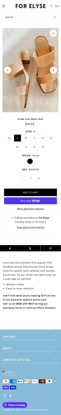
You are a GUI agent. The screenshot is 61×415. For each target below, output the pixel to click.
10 (34, 147)
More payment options (30, 208)
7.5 (42, 138)
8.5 (17, 147)
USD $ (9, 372)
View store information (30, 227)
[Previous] (7, 70)
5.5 (9, 138)
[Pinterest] (5, 395)
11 (42, 147)
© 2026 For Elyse (12, 409)
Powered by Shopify (36, 409)
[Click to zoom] (53, 33)
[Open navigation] (6, 6)
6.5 (26, 138)
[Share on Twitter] (30, 248)
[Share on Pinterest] (51, 248)
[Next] (53, 70)
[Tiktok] (10, 395)
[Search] (55, 17)
